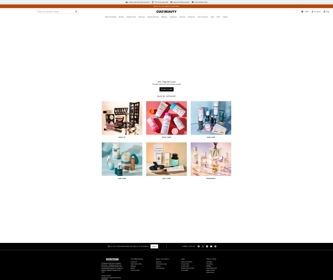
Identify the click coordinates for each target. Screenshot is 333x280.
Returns (133, 268)
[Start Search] (76, 12)
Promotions (209, 264)
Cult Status (209, 262)
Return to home (166, 89)
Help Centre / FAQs (136, 264)
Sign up (154, 246)
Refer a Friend (210, 270)
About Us (158, 262)
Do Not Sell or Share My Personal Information (111, 278)
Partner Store (210, 272)
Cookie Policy (185, 266)
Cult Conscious (160, 268)
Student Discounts (211, 268)
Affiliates (208, 266)
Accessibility (184, 270)
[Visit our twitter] (203, 246)
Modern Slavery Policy (187, 268)
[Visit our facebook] (199, 246)
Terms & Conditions (186, 262)
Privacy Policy (185, 264)
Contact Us (134, 262)
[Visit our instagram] (207, 246)
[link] (316, 11)
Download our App (161, 264)
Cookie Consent (106, 275)
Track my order (135, 270)
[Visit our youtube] (211, 246)
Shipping (133, 266)
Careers (158, 266)
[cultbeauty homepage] (166, 11)
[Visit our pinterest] (215, 246)
